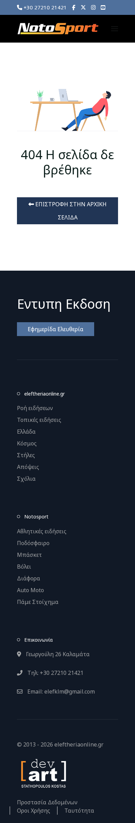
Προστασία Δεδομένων (47, 802)
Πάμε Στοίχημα (37, 602)
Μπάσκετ (29, 555)
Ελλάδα (26, 431)
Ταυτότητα (79, 810)
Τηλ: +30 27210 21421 (54, 673)
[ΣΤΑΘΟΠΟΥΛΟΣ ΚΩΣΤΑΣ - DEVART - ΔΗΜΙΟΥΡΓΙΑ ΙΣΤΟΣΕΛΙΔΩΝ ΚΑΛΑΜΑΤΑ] (43, 773)
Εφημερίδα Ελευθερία (55, 329)
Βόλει (24, 566)
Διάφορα (28, 578)
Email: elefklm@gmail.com (60, 691)
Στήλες (26, 455)
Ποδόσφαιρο (33, 543)
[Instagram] (93, 7)
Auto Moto (30, 590)
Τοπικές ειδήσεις (39, 420)
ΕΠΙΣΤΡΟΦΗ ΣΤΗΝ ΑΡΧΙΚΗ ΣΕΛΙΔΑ (70, 210)
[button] (114, 29)
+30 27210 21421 (44, 7)
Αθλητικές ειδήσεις (41, 531)
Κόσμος (27, 443)
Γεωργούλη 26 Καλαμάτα (57, 654)
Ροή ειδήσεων (35, 408)
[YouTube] (103, 7)
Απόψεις (28, 467)
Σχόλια (26, 478)
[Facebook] (73, 7)
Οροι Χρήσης (33, 810)
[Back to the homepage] (58, 29)
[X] (83, 7)
